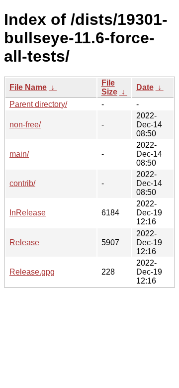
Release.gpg (32, 272)
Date (145, 87)
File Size (109, 87)
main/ (19, 154)
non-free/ (25, 124)
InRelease (27, 212)
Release (24, 242)
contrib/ (22, 183)
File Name (28, 87)
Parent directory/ (38, 104)
